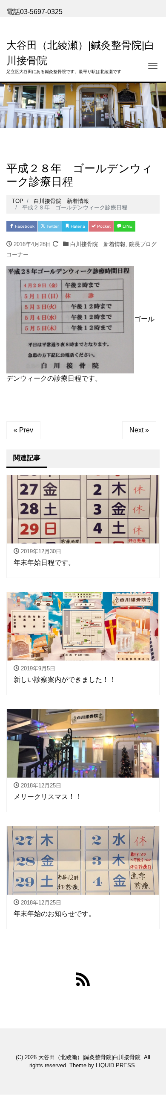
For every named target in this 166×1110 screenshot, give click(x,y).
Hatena (77, 226)
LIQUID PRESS (115, 1065)
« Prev (23, 430)
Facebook (24, 226)
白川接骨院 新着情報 (98, 244)
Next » (139, 430)
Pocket (103, 226)
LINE (126, 226)
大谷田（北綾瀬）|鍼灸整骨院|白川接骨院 (89, 1057)
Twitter (52, 226)
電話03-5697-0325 (34, 11)
